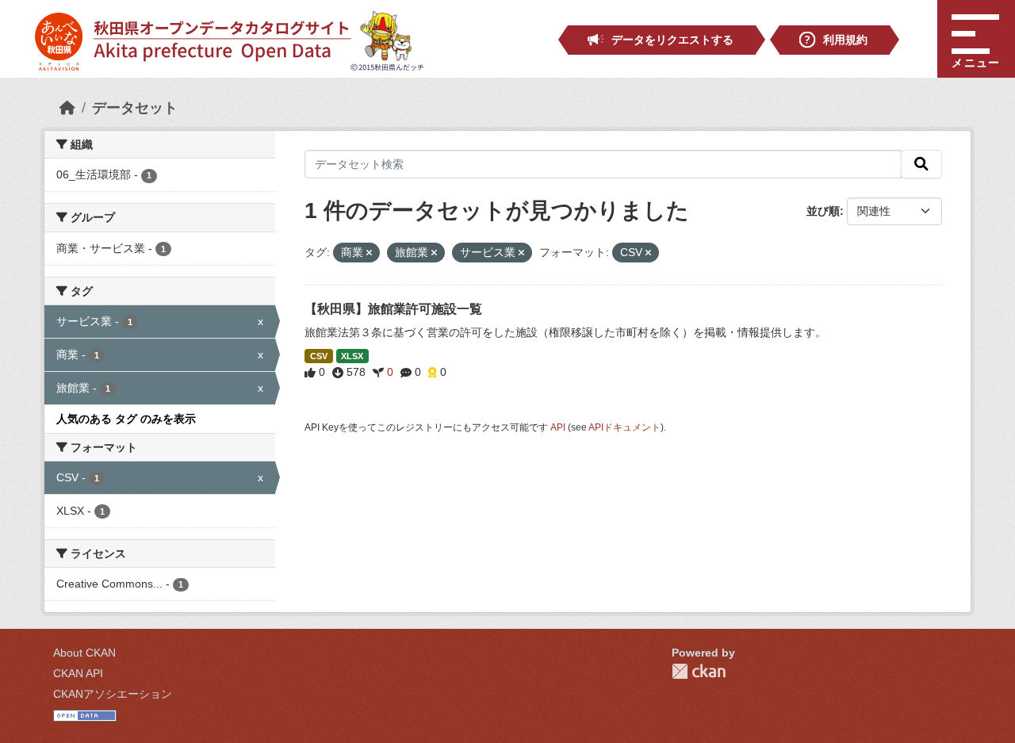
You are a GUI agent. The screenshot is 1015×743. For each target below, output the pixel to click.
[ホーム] (67, 108)
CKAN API (78, 673)
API (557, 427)
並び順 (823, 211)
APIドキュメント (624, 427)
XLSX (352, 356)
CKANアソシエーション (112, 693)
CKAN (699, 671)
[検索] (921, 164)
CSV (318, 356)
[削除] (369, 253)
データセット (135, 108)
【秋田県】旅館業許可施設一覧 (393, 309)
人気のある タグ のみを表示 (126, 418)
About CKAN (84, 652)
